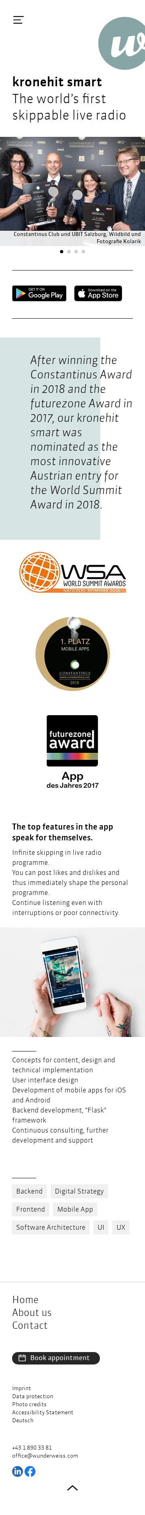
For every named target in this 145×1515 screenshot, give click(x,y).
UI (100, 1227)
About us (32, 1313)
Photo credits (29, 1404)
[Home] (121, 43)
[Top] (72, 1488)
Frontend (30, 1209)
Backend (29, 1191)
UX (120, 1227)
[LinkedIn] (17, 1471)
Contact (30, 1326)
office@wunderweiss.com (45, 1456)
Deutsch (22, 1420)
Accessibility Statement (42, 1412)
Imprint (21, 1388)
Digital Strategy (79, 1191)
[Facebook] (30, 1471)
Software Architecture (50, 1227)
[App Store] (98, 293)
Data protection (32, 1396)
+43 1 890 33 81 (32, 1448)
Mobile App (75, 1209)
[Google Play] (39, 293)
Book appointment (60, 1358)
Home (25, 1301)
